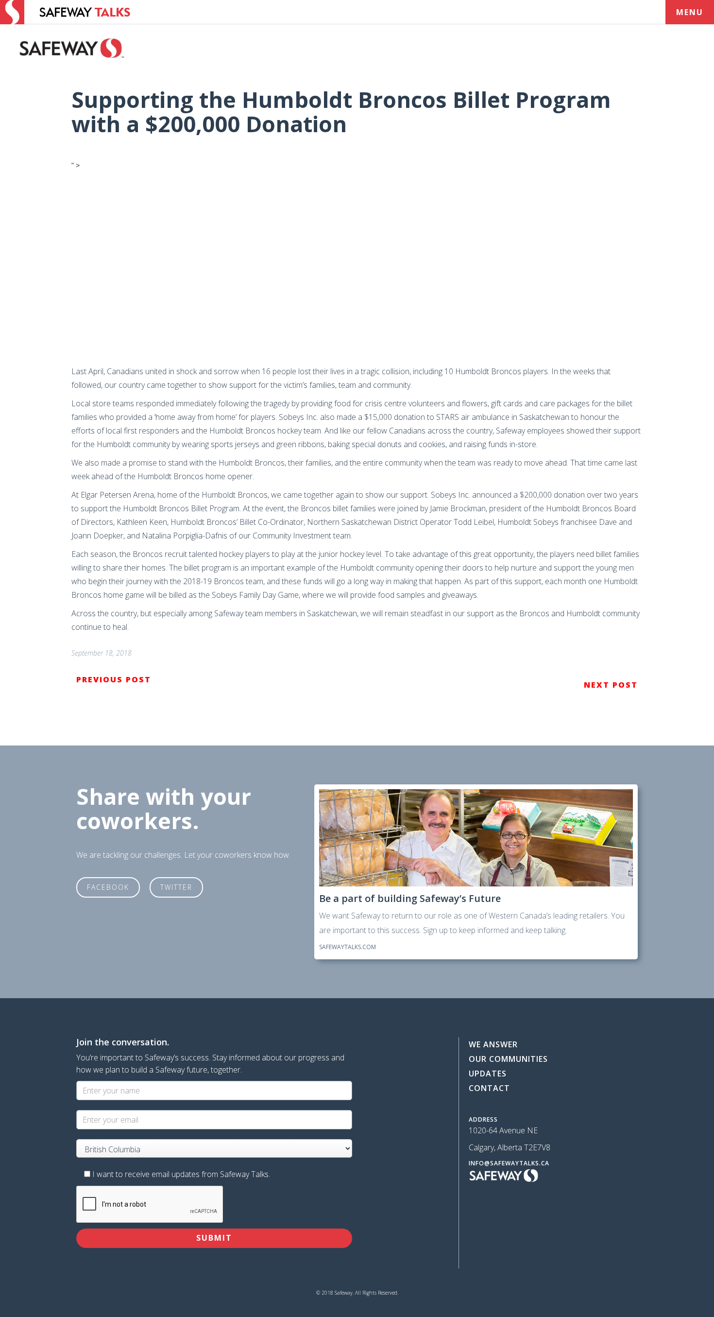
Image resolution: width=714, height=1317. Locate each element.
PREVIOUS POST (113, 679)
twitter (176, 887)
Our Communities (508, 1059)
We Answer (493, 1044)
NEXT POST (611, 684)
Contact (489, 1088)
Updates (488, 1073)
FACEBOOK (108, 887)
